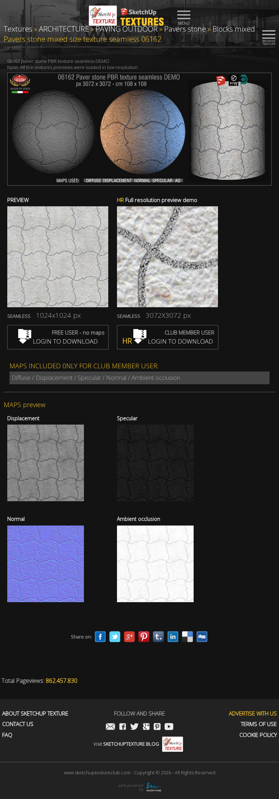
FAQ (7, 734)
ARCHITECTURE (64, 29)
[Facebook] (100, 636)
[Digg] (202, 636)
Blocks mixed (234, 29)
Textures (18, 29)
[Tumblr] (158, 636)
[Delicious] (187, 636)
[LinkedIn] (172, 636)
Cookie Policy (258, 734)
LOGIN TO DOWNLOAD (64, 341)
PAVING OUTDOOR (127, 29)
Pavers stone (185, 29)
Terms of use (259, 724)
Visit (126, 744)
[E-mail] (110, 727)
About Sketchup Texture (35, 713)
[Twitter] (114, 636)
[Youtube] (169, 727)
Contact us (17, 724)
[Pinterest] (143, 636)
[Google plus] (129, 636)
